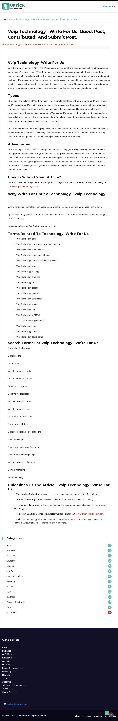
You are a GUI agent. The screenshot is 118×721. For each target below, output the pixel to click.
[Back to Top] (107, 713)
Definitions (11, 555)
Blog (88, 716)
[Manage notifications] (111, 714)
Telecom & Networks (15, 602)
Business (10, 550)
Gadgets (10, 566)
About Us (79, 716)
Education (11, 561)
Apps (8, 545)
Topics (9, 607)
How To (9, 571)
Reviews (10, 586)
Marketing (10, 581)
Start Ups (10, 597)
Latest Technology (14, 576)
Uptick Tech (11, 612)
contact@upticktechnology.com (23, 186)
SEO (8, 592)
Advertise (98, 716)
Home (7, 19)
